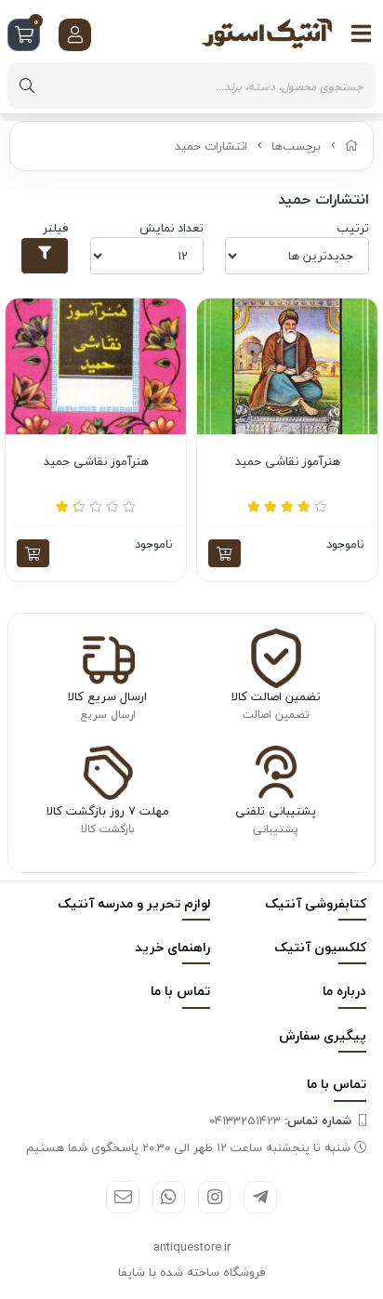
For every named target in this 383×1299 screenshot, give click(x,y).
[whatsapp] (168, 1197)
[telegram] (260, 1197)
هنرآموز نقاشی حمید (287, 462)
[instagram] (214, 1197)
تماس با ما (180, 990)
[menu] (361, 33)
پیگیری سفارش (322, 1035)
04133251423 (280, 1120)
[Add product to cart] (224, 553)
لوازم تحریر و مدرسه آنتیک (134, 903)
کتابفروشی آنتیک (315, 903)
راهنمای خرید (172, 947)
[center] (26, 85)
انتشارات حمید (211, 146)
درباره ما (344, 990)
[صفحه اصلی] (352, 146)
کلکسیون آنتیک (320, 947)
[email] (122, 1197)
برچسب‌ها (296, 146)
